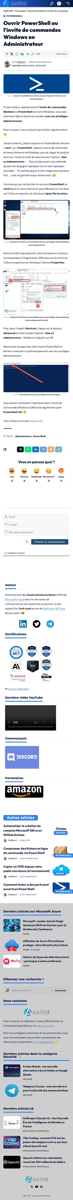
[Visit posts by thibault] (7, 63)
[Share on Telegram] (27, 54)
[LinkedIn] (41, 1186)
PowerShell (15, 16)
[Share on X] (11, 54)
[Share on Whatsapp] (17, 54)
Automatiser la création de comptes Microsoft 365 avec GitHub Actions (22, 830)
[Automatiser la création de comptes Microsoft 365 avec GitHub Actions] (61, 829)
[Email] (51, 449)
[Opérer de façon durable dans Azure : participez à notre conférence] (11, 961)
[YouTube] (36, 1186)
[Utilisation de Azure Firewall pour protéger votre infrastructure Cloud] (11, 945)
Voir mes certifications (18, 689)
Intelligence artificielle (36, 1131)
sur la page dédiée (43, 1042)
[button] (51, 3)
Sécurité (27, 1079)
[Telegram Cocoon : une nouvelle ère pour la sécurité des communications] (11, 1090)
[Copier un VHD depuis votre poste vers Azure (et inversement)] (61, 869)
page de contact (45, 1025)
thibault (21, 62)
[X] (32, 1186)
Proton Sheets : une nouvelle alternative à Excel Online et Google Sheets (45, 1070)
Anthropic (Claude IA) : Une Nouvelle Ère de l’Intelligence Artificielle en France (45, 1122)
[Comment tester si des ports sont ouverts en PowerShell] (61, 887)
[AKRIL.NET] (15, 3)
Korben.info (36, 421)
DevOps (61, 833)
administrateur (23, 436)
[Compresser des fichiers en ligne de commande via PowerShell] (61, 851)
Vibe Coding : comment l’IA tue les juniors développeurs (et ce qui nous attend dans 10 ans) (45, 1142)
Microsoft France (14, 599)
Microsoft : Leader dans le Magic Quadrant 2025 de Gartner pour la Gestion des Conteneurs (44, 925)
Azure (60, 873)
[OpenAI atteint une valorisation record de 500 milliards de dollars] (11, 1162)
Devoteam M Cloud (54, 608)
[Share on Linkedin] (22, 54)
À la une (35, 950)
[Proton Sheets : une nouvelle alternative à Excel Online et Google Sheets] (11, 1070)
